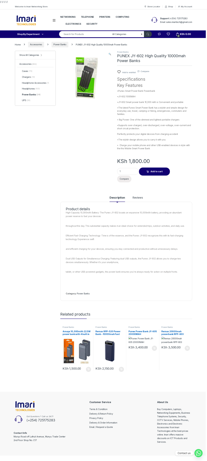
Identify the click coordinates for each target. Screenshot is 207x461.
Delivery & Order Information (103, 422)
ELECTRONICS (73, 24)
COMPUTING (122, 17)
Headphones (31, 88)
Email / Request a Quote (101, 427)
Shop (170, 6)
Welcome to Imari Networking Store (31, 6)
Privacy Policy (96, 418)
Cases (27, 71)
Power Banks (59, 44)
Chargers (28, 77)
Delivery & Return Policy (101, 413)
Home (18, 44)
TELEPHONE (87, 17)
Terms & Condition (98, 409)
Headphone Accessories (35, 83)
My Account (186, 6)
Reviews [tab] (137, 197)
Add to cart (156, 171)
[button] (110, 54)
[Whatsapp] (198, 453)
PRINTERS (104, 17)
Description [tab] (117, 197)
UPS (26, 100)
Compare (145, 71)
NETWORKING (68, 17)
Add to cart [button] (88, 369)
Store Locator (153, 6)
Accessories (36, 44)
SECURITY (91, 24)
